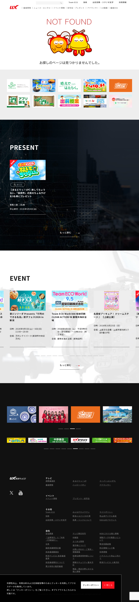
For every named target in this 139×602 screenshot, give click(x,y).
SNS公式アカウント (108, 520)
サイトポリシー (106, 512)
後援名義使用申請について (83, 557)
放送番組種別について (55, 562)
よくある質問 (78, 541)
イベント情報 (59, 8)
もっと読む (65, 232)
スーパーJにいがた (107, 481)
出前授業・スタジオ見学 (103, 2)
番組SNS (114, 8)
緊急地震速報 (105, 544)
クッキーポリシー (91, 585)
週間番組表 (50, 481)
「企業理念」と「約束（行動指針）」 (55, 538)
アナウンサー (93, 8)
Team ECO (73, 2)
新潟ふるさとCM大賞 (82, 516)
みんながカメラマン (81, 512)
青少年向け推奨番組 (54, 566)
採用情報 (123, 2)
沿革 (47, 544)
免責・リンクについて (82, 520)
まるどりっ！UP (80, 481)
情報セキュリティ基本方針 (83, 563)
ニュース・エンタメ (42, 8)
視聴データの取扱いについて (109, 538)
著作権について (79, 545)
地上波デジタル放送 (108, 516)
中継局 (75, 537)
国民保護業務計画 (53, 548)
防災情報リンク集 (107, 548)
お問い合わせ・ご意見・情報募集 (83, 550)
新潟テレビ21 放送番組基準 (55, 557)
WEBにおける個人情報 (109, 533)
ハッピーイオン (79, 485)
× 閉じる (108, 585)
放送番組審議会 (52, 552)
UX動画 (104, 8)
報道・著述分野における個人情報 (83, 570)
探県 (85, 2)
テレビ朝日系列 (79, 533)
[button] (81, 448)
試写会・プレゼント (76, 8)
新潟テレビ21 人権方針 (109, 562)
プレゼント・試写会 (81, 498)
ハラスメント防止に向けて (109, 557)
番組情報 (27, 8)
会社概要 (49, 533)
